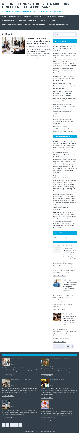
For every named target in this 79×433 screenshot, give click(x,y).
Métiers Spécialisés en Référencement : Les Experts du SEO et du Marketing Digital (24, 404)
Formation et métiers (48, 20)
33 (68, 346)
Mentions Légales (15, 16)
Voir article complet (59, 275)
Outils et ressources (8, 28)
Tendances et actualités (48, 28)
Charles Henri (44, 46)
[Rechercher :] (65, 34)
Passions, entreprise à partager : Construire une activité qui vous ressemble (63, 121)
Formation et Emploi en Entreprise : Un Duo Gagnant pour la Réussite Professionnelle (64, 78)
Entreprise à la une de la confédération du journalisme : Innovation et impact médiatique (63, 129)
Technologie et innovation (27, 28)
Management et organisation (35, 24)
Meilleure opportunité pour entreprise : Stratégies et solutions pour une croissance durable (63, 404)
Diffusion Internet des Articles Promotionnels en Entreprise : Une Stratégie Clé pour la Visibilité (64, 93)
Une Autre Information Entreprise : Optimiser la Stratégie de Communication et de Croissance (70, 287)
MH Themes (51, 431)
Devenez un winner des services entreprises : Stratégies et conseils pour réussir (64, 106)
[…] (38, 58)
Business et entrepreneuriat (33, 16)
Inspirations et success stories (12, 24)
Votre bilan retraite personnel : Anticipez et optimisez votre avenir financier (64, 114)
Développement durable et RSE (56, 16)
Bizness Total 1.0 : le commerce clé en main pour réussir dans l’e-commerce (64, 48)
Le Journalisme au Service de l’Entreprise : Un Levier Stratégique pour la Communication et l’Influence (64, 63)
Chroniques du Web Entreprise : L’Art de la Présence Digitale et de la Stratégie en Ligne (24, 382)
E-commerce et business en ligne (27, 20)
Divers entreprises (8, 20)
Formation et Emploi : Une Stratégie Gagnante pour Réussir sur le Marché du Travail (64, 56)
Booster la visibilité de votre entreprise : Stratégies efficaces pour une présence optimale (69, 321)
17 (16, 425)
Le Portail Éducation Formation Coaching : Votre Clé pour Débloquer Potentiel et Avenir (64, 71)
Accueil (3, 16)
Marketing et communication (58, 24)
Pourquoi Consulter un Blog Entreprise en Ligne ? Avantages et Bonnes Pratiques (64, 86)
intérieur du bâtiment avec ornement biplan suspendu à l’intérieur (65, 170)
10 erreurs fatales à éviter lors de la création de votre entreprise (38, 41)
